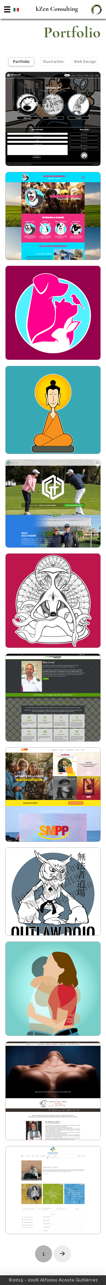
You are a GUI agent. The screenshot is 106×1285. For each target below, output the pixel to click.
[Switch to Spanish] (16, 10)
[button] (7, 9)
